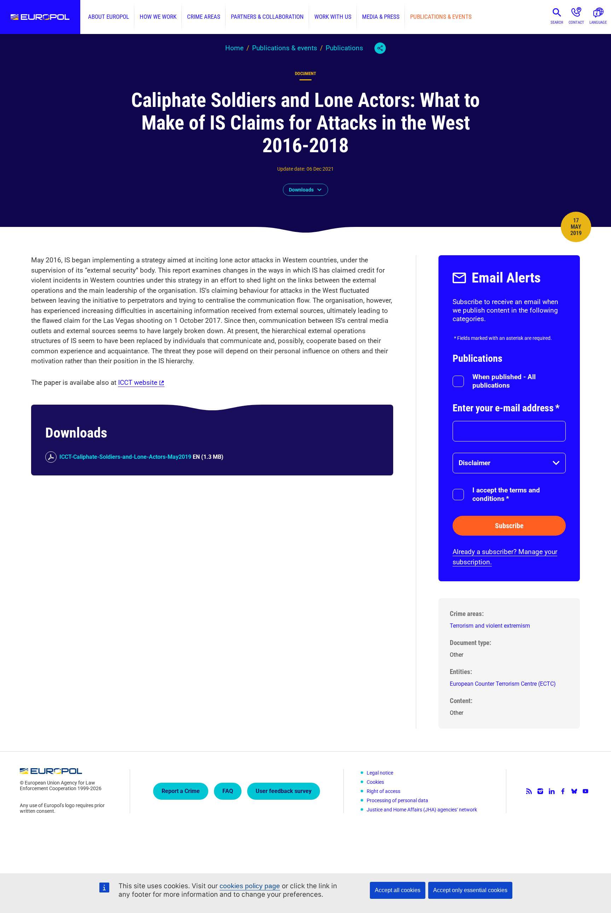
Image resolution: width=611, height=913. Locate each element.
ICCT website (137, 382)
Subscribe (509, 525)
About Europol (108, 16)
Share (380, 48)
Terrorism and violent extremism (490, 625)
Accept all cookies (397, 890)
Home (234, 48)
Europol (40, 17)
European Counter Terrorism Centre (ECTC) (503, 683)
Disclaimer (474, 463)
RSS (529, 791)
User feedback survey (284, 791)
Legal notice (380, 773)
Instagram (540, 791)
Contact (576, 22)
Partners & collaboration (267, 16)
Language (598, 22)
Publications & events (441, 16)
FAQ (227, 791)
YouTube (585, 791)
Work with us (332, 16)
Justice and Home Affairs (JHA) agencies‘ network (422, 809)
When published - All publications (504, 381)
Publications (344, 48)
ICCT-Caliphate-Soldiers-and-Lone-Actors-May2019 (125, 456)
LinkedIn (551, 791)
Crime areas (203, 16)
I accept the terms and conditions (506, 494)
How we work (158, 16)
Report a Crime (181, 791)
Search (557, 22)
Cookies (375, 782)
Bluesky (574, 791)
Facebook (563, 791)
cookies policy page (250, 886)
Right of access (383, 791)
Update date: (291, 169)
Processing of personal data (397, 800)
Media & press (381, 16)
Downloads (301, 190)
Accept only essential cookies (470, 890)
